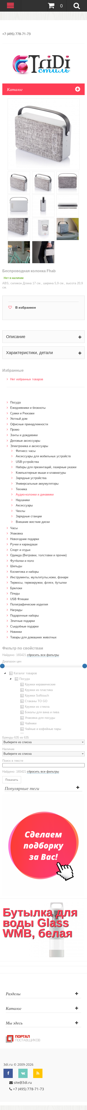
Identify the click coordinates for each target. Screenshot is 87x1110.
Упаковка (16, 533)
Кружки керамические (40, 684)
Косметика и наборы (24, 571)
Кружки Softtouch (37, 695)
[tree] (43, 702)
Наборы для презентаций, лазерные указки (46, 467)
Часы (14, 528)
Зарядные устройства (31, 478)
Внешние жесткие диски (33, 522)
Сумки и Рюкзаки (22, 413)
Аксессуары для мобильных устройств (43, 456)
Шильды (16, 566)
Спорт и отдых (20, 550)
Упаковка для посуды (40, 718)
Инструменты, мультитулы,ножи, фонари (39, 577)
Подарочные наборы (24, 615)
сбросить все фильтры (43, 655)
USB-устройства (27, 462)
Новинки (16, 631)
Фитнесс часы (25, 451)
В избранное (25, 307)
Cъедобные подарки (24, 626)
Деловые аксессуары (25, 440)
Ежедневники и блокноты (27, 407)
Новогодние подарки (24, 539)
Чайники (30, 723)
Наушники (23, 500)
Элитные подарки (22, 621)
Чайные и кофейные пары (43, 729)
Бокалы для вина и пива (42, 712)
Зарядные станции (29, 516)
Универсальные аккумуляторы (37, 483)
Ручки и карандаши (23, 544)
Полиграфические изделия (29, 604)
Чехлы (20, 511)
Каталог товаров (25, 673)
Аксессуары (24, 505)
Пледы (15, 593)
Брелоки (16, 588)
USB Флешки (19, 599)
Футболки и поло (22, 561)
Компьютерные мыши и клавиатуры (41, 472)
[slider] (84, 666)
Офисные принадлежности (29, 424)
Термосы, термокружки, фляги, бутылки (38, 582)
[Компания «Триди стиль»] (43, 64)
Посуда (15, 402)
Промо (14, 429)
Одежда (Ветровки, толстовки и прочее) (38, 555)
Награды (16, 610)
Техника (21, 489)
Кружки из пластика (39, 690)
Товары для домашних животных (33, 637)
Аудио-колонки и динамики (35, 494)
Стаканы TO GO (36, 701)
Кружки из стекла (37, 706)
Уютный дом (18, 418)
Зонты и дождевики (24, 435)
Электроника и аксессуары (29, 446)
